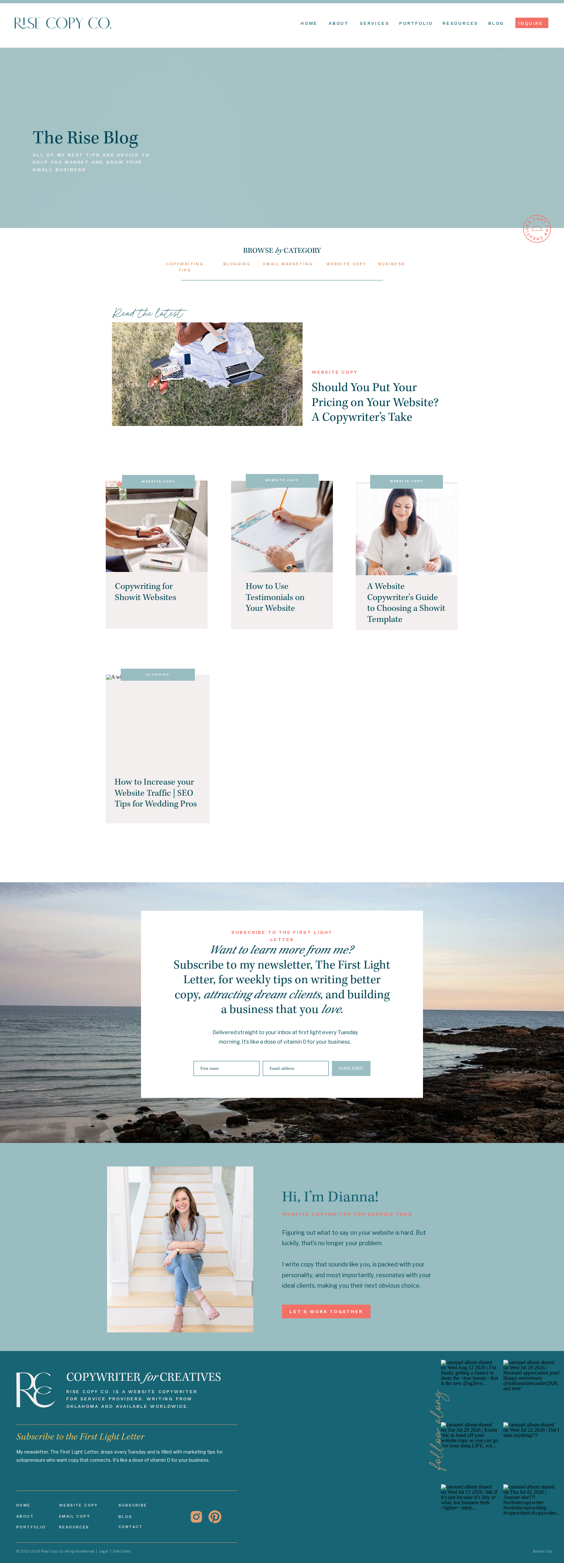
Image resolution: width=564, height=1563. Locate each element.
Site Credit (122, 1551)
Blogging (157, 674)
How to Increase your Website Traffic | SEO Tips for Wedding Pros (156, 793)
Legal (103, 1551)
